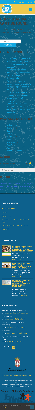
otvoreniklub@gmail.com (16, 319)
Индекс (4, 212)
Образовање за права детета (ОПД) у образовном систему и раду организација (21, 265)
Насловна (21, 2)
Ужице (9, 136)
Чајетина (11, 128)
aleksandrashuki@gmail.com (17, 313)
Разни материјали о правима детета (15, 226)
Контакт (30, 2)
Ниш (9, 139)
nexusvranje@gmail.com (15, 341)
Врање (10, 131)
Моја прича (12, 125)
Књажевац (11, 142)
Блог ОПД (5, 229)
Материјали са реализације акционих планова (16, 221)
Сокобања (11, 145)
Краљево (10, 148)
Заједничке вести (14, 151)
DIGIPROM (3, 407)
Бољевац (11, 134)
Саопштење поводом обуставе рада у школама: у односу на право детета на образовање (21, 283)
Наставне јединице (9, 209)
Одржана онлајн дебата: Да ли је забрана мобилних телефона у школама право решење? (22, 248)
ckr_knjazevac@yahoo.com (16, 327)
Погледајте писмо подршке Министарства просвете (17, 375)
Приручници (6, 216)
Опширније (16, 259)
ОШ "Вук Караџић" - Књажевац (11, 186)
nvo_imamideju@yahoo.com (17, 333)
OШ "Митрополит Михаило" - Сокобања (10, 183)
